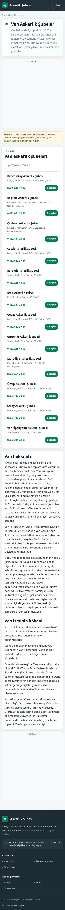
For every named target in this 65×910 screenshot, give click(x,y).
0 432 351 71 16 (16, 304)
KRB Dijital (19, 905)
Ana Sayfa (6, 15)
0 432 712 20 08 (16, 396)
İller (16, 15)
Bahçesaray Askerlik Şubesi (25, 176)
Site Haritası (9, 888)
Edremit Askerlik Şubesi (23, 270)
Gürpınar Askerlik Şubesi (23, 336)
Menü (57, 5)
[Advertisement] (32, 94)
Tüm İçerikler (10, 867)
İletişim (7, 882)
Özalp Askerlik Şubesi (21, 384)
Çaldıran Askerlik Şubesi (23, 223)
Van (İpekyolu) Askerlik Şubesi (27, 428)
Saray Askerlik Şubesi (21, 406)
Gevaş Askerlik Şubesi (21, 314)
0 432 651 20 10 (16, 213)
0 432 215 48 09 (16, 282)
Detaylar (51, 187)
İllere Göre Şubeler (44, 861)
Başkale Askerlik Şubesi (22, 198)
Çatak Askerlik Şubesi (21, 248)
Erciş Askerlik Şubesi (20, 292)
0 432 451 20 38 (16, 238)
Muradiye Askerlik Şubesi (24, 358)
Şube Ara (40, 882)
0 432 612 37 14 (16, 188)
